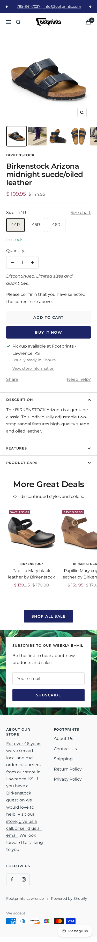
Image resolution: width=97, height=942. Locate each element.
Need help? (79, 379)
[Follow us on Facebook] (12, 879)
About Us (63, 738)
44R (15, 224)
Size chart (81, 212)
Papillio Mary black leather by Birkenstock (31, 574)
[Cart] (88, 22)
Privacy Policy (68, 779)
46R (56, 224)
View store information (33, 368)
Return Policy (68, 769)
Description (19, 399)
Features (16, 448)
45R (36, 224)
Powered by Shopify (69, 898)
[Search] (18, 22)
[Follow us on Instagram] (23, 879)
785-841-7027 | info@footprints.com (49, 6)
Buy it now (48, 332)
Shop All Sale (49, 616)
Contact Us (65, 748)
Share (12, 379)
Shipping (63, 758)
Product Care (22, 463)
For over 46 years (23, 743)
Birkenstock (20, 155)
